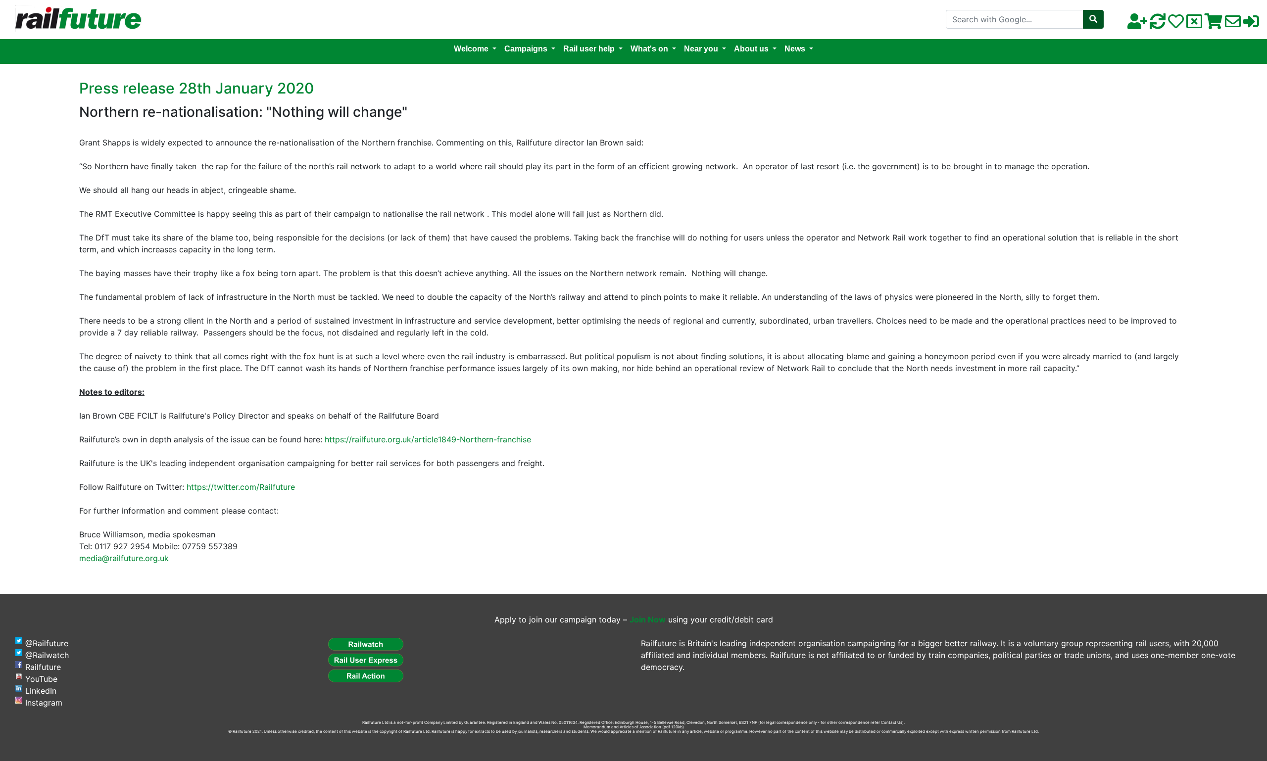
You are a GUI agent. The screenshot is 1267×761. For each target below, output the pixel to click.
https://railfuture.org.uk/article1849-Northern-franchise (428, 439)
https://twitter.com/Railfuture (241, 487)
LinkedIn (40, 691)
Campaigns (525, 49)
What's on (649, 49)
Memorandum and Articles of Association (622, 726)
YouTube (41, 679)
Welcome (471, 49)
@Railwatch (47, 655)
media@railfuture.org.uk (124, 558)
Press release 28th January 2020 (196, 88)
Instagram (43, 703)
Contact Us (891, 722)
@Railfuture (46, 643)
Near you (701, 49)
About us (751, 49)
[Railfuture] (76, 19)
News (794, 49)
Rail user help (589, 49)
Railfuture (43, 667)
